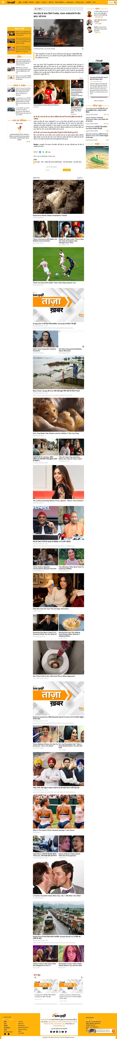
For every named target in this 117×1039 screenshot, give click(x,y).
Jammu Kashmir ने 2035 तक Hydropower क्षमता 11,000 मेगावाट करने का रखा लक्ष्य (97, 119)
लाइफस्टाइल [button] (69, 2)
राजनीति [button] (88, 2)
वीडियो (6, 1026)
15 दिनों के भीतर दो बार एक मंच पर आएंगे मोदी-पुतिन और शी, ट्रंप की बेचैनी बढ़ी (101, 13)
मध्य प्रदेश (37, 162)
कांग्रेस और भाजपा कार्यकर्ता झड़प (53, 162)
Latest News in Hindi (54, 1022)
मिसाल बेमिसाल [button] (59, 2)
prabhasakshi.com (59, 1026)
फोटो (5, 1024)
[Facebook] (81, 25)
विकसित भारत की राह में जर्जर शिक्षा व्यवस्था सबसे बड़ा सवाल (100, 29)
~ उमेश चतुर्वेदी (97, 23)
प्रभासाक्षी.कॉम (45, 1019)
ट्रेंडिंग (19, 57)
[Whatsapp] (46, 153)
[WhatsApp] (81, 32)
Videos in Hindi (48, 1023)
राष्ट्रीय (20, 2)
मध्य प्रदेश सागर (77, 162)
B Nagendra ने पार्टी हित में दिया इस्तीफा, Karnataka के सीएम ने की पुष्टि (45, 995)
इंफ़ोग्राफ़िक (7, 1028)
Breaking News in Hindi (69, 1022)
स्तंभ (97, 9)
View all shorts (98, 100)
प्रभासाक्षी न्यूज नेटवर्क (38, 48)
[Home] (35, 8)
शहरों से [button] (51, 2)
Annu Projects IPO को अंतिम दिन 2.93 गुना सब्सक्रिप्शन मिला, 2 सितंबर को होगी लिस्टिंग (97, 110)
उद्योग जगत (106, 114)
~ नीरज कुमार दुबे (98, 17)
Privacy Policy (22, 1029)
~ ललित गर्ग (97, 32)
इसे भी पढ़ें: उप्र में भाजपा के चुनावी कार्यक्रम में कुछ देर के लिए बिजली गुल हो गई (56, 132)
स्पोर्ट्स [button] (37, 2)
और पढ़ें (28, 141)
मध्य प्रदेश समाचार (67, 162)
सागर (42, 162)
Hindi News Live (59, 1023)
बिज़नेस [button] (31, 2)
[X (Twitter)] (81, 29)
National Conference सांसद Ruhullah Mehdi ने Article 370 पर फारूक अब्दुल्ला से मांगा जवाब (70, 996)
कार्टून (5, 1030)
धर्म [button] (94, 2)
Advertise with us (23, 1027)
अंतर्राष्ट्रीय (25, 2)
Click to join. (51, 156)
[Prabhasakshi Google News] (82, 49)
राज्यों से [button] (44, 2)
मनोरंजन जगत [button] (79, 2)
